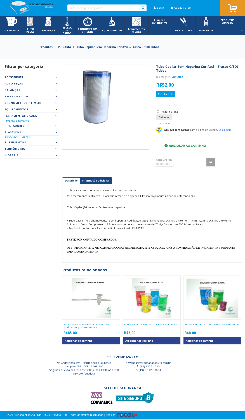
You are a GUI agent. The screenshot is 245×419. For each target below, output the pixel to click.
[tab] (71, 180)
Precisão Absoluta (25, 414)
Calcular (164, 117)
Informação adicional (95, 180)
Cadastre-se (182, 7)
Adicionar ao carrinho (187, 146)
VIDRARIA (177, 77)
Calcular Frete (164, 159)
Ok (211, 162)
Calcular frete (165, 94)
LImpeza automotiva (17, 121)
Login (160, 7)
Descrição (71, 180)
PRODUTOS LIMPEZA (17, 137)
